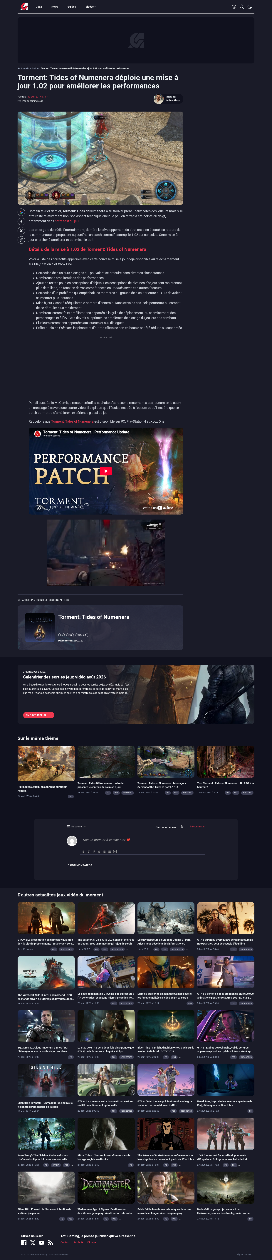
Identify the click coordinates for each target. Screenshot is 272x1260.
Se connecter (197, 826)
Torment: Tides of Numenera (72, 421)
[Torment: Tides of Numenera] (40, 627)
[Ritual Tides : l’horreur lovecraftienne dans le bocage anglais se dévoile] (106, 1133)
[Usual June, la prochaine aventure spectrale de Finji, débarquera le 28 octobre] (225, 1079)
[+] (115, 851)
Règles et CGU (244, 1254)
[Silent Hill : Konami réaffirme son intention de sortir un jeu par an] (46, 1187)
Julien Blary (173, 100)
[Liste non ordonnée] (109, 851)
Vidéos (89, 6)
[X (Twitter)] (32, 1242)
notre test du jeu (67, 221)
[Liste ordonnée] (104, 851)
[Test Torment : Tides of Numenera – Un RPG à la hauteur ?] (225, 761)
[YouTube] (41, 1242)
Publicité (78, 1242)
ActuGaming (24, 6)
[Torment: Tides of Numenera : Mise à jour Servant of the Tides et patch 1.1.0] (166, 761)
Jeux (39, 6)
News (54, 6)
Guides (72, 6)
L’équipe (91, 1242)
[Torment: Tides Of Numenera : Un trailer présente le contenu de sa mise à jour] (106, 761)
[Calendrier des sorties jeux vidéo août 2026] (136, 694)
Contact (65, 1242)
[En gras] (83, 851)
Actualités (34, 68)
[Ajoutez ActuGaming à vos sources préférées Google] (21, 212)
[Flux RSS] (50, 1242)
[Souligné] (94, 851)
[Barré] (99, 851)
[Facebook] (23, 1242)
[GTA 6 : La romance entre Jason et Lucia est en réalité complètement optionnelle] (106, 1079)
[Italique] (88, 851)
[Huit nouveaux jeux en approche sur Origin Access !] (46, 763)
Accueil (24, 68)
